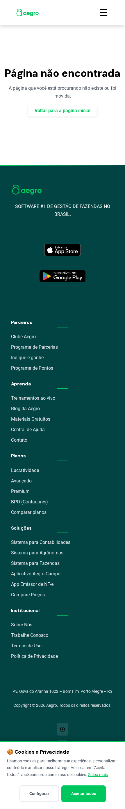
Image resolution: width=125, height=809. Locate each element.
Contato (19, 440)
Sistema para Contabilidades (40, 542)
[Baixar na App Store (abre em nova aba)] (62, 250)
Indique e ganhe (27, 357)
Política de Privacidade (34, 656)
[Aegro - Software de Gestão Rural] (27, 12)
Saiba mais (98, 774)
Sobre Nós (21, 625)
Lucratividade (25, 470)
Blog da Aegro (25, 408)
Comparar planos (29, 512)
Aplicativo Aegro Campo (35, 574)
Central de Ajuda (28, 429)
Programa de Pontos (32, 368)
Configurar (39, 793)
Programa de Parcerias (34, 347)
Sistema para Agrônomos (37, 553)
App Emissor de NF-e (32, 584)
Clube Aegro (23, 336)
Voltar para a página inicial (62, 110)
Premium (20, 491)
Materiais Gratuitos (30, 419)
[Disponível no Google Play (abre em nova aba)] (62, 276)
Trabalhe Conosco (29, 635)
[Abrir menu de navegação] (104, 12)
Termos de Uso (26, 645)
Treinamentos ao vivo (33, 398)
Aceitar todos (83, 793)
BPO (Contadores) (29, 502)
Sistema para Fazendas (35, 563)
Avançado (21, 481)
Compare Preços (28, 595)
